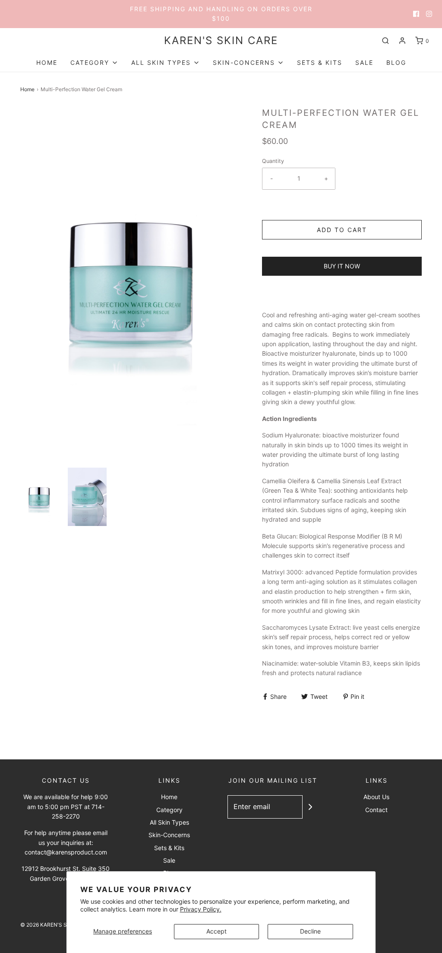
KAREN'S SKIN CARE (221, 41)
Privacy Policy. (200, 909)
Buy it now (342, 266)
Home (46, 62)
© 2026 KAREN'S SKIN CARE (55, 924)
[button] (39, 497)
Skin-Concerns (169, 834)
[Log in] (402, 41)
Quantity (273, 161)
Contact (376, 809)
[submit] (310, 807)
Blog (396, 62)
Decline (310, 931)
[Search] (385, 41)
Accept (216, 931)
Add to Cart (342, 229)
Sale (364, 62)
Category (169, 809)
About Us (376, 796)
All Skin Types (169, 822)
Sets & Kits (319, 62)
